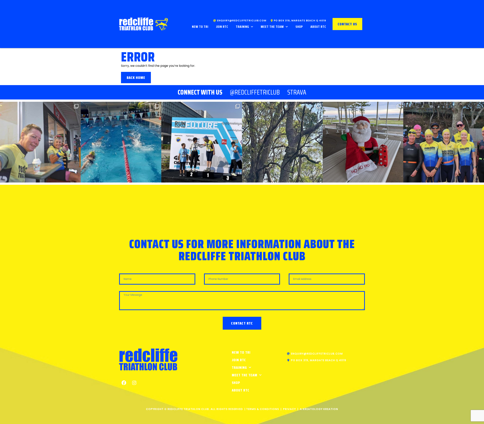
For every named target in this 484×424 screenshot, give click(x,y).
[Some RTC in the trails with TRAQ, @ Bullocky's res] (282, 142)
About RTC (318, 26)
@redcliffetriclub (255, 92)
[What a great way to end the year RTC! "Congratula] (121, 142)
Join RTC (222, 26)
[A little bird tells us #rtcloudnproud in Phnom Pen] (201, 142)
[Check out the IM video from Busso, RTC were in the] (443, 142)
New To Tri (200, 26)
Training (242, 26)
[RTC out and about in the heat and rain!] (40, 142)
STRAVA (296, 92)
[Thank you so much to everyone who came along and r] (363, 142)
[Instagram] (134, 383)
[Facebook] (124, 383)
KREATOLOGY (313, 409)
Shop (299, 26)
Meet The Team (272, 26)
